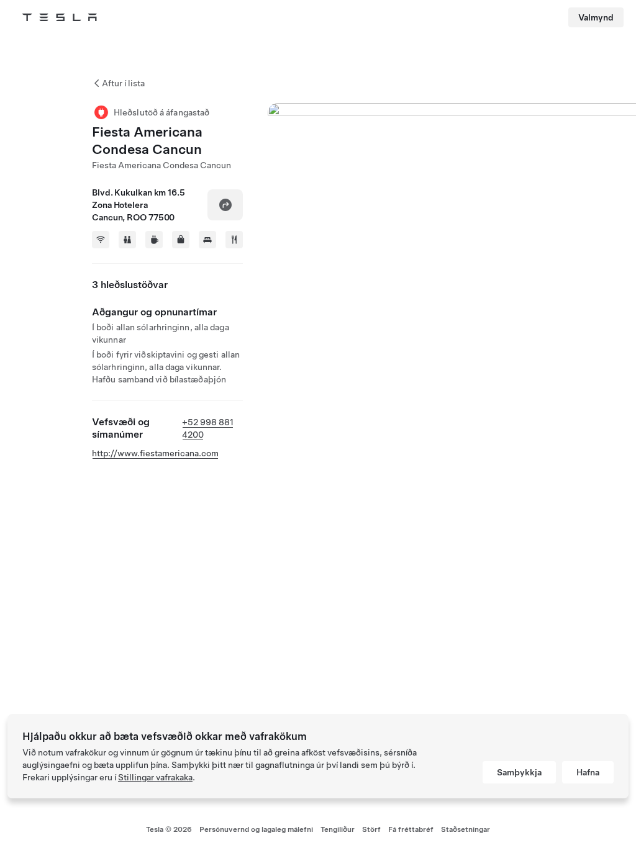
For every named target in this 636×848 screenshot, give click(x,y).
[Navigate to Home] (59, 17)
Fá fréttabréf (411, 829)
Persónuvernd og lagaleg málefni (256, 829)
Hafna (587, 772)
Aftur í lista (123, 83)
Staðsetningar (465, 829)
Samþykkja (519, 772)
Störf (371, 829)
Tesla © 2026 (169, 829)
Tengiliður (337, 829)
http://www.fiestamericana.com (155, 453)
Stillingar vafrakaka (155, 777)
